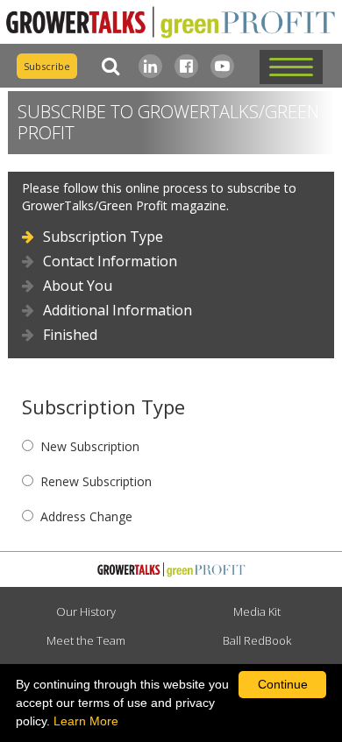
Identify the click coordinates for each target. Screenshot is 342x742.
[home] (171, 22)
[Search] (107, 66)
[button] (291, 67)
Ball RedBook (257, 640)
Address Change (86, 516)
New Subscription (89, 446)
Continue (283, 684)
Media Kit (257, 611)
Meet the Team (85, 640)
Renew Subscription (96, 481)
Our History (86, 611)
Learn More (85, 721)
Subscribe (47, 66)
